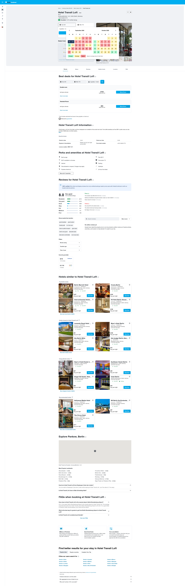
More (60, 132)
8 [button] (76, 41)
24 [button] (83, 48)
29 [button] (76, 52)
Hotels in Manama (111, 561)
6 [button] (69, 41)
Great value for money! (93, 199)
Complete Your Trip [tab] (86, 552)
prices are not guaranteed (91, 572)
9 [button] (79, 41)
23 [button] (79, 48)
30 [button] (79, 52)
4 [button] (86, 38)
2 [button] (79, 38)
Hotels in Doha (62, 559)
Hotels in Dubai (63, 561)
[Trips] (2, 22)
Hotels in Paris (86, 563)
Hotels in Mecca (111, 559)
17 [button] (83, 45)
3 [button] (83, 38)
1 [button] (76, 38)
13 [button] (69, 45)
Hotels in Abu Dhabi (112, 563)
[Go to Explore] (2, 18)
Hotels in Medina (87, 561)
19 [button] (90, 45)
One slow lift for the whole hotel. (94, 206)
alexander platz (72, 231)
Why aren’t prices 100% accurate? (68, 582)
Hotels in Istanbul (87, 559)
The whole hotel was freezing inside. (96, 208)
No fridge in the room (92, 210)
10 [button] (83, 41)
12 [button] (90, 41)
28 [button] (72, 52)
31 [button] (115, 52)
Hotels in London (63, 563)
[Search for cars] (2, 12)
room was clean (75, 235)
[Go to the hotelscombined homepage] (10, 2)
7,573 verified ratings (71, 20)
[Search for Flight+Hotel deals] (2, 15)
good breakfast (62, 222)
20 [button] (69, 48)
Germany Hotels (65, 8)
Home (59, 8)
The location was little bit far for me (95, 195)
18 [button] (86, 45)
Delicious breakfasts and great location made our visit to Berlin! (102, 197)
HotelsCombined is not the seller (68, 576)
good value (74, 228)
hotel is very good (63, 231)
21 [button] (72, 48)
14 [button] (72, 45)
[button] (2, 2)
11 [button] (86, 41)
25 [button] (86, 48)
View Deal (90, 295)
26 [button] (90, 48)
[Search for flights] (2, 6)
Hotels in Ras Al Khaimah (89, 565)
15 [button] (76, 45)
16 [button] (79, 45)
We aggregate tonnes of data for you (69, 579)
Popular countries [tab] (74, 552)
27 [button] (69, 52)
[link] (67, 314)
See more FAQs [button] (84, 518)
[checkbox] (66, 260)
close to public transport (64, 228)
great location (71, 222)
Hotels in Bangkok (63, 565)
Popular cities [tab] (63, 552)
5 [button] (98, 41)
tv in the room (70, 225)
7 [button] (72, 41)
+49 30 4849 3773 (62, 18)
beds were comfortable (64, 235)
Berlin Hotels (76, 8)
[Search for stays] (2, 9)
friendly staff (62, 225)
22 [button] (76, 48)
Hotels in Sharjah (111, 565)
